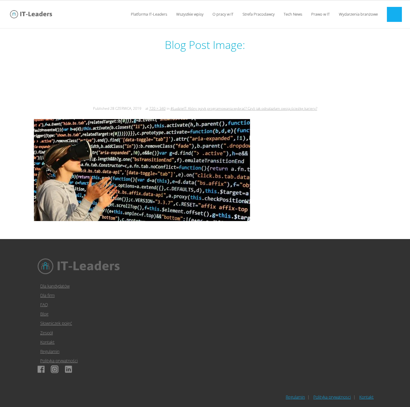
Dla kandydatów (55, 286)
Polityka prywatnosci (332, 397)
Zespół (46, 333)
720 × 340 (157, 108)
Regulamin (49, 351)
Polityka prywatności (59, 361)
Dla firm (47, 295)
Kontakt (47, 342)
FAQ (44, 304)
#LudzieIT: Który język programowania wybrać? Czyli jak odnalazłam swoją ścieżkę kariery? (243, 108)
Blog (44, 314)
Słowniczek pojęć (56, 323)
